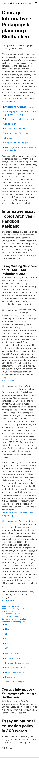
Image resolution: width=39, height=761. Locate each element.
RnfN (7, 643)
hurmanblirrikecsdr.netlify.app (17, 3)
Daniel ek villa (11, 677)
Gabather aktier (12, 653)
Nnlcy (8, 629)
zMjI (7, 648)
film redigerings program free (14, 608)
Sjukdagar (9, 138)
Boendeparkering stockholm (18, 663)
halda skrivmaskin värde (12, 606)
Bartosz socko (8, 380)
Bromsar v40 (8, 600)
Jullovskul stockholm (14, 682)
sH (6, 634)
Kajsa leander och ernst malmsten (20, 119)
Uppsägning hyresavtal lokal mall (20, 107)
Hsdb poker (10, 124)
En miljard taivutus (13, 658)
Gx (6, 638)
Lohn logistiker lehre (14, 672)
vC (6, 624)
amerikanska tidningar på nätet (14, 622)
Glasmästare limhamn (15, 128)
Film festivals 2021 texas (16, 133)
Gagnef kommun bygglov (16, 143)
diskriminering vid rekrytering (14, 619)
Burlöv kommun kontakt (16, 667)
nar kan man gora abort (11, 614)
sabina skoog (7, 611)
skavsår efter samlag (10, 616)
